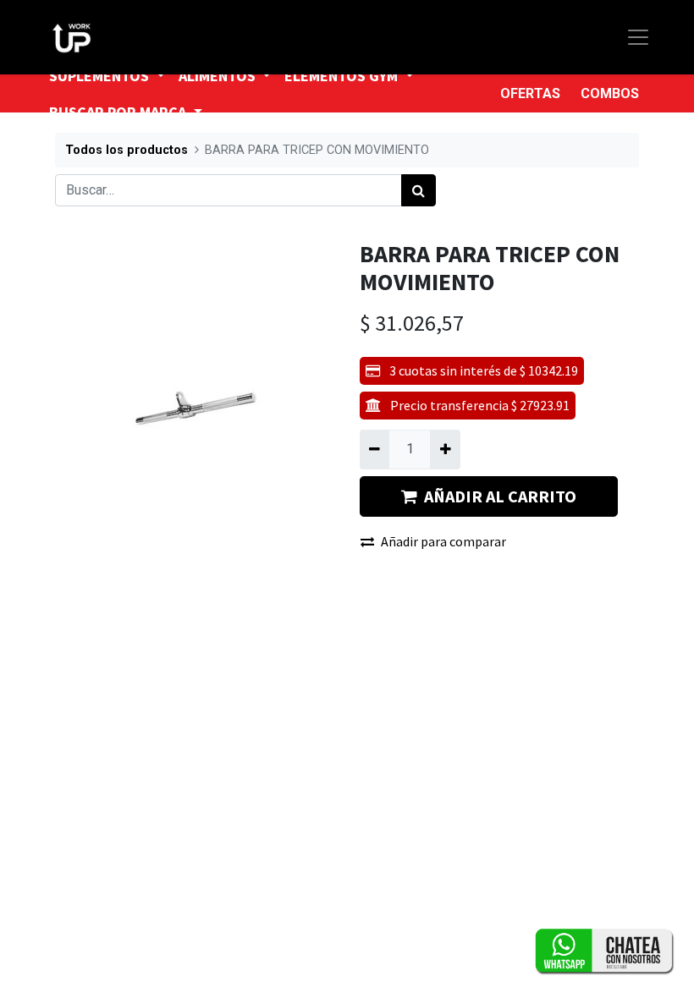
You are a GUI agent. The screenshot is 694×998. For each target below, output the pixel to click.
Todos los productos (126, 150)
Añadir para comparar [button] (443, 541)
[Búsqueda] (418, 190)
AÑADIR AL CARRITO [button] (500, 496)
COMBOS (610, 93)
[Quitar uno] (374, 449)
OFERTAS (530, 93)
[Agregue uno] (445, 449)
